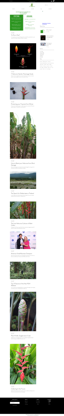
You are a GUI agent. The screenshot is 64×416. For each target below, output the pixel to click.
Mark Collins (41, 64)
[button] (11, 1)
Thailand (48, 64)
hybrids (49, 67)
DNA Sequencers (45, 61)
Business (41, 61)
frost (40, 67)
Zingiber (50, 64)
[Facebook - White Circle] (49, 401)
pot (50, 67)
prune (52, 67)
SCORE (45, 64)
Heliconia (49, 61)
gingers (43, 67)
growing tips (45, 67)
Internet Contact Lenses (50, 63)
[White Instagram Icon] (48, 401)
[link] (53, 0)
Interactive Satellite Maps (43, 63)
